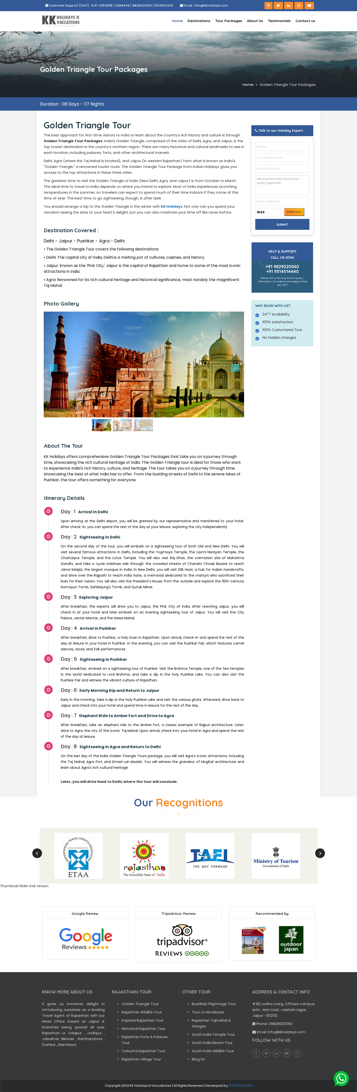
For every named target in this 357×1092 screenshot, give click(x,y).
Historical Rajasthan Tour (143, 1028)
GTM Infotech (240, 1085)
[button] (59, 365)
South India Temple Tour (213, 1034)
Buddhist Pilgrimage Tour (214, 1003)
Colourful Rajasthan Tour (143, 1051)
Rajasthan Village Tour (141, 1059)
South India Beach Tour (212, 1042)
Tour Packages (228, 20)
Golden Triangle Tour (140, 1003)
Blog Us (198, 1059)
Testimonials (279, 20)
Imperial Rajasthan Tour (142, 1020)
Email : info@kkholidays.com (205, 5)
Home (177, 20)
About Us (255, 20)
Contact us (305, 20)
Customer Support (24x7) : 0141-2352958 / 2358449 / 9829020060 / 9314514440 (110, 5)
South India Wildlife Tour (213, 1051)
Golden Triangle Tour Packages (288, 84)
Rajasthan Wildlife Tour (142, 1012)
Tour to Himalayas (208, 1012)
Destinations (198, 20)
